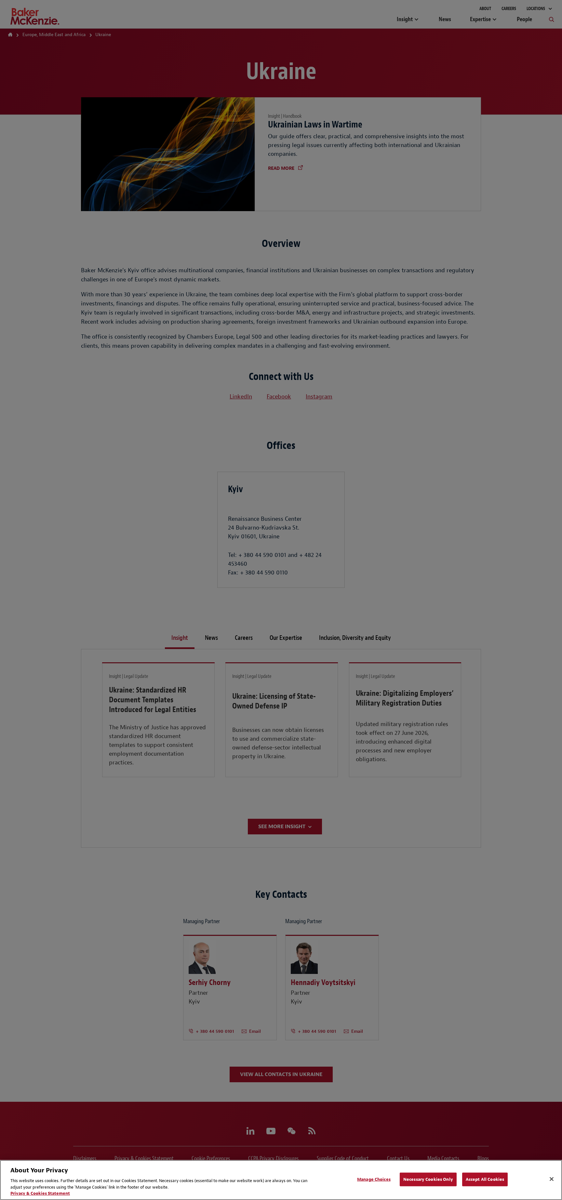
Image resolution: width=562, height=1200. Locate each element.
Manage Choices (374, 1179)
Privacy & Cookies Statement (40, 1193)
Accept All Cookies (485, 1179)
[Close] (551, 1179)
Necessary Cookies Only (428, 1179)
